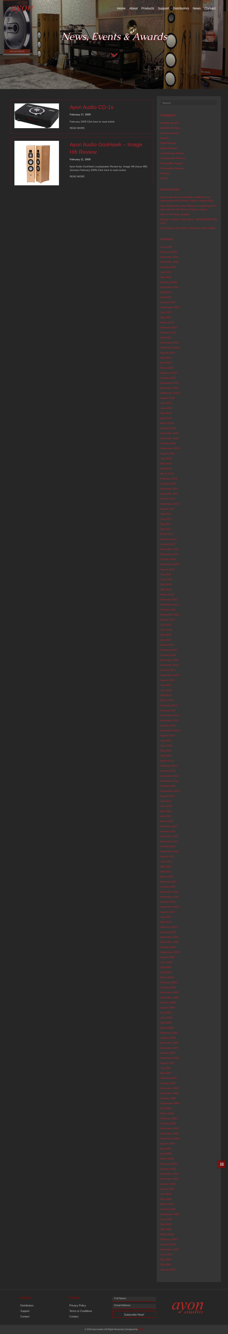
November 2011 (169, 841)
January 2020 (168, 377)
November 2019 (169, 388)
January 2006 (168, 1123)
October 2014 (168, 670)
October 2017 (168, 498)
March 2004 (167, 1204)
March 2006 (167, 1113)
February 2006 (168, 1118)
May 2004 (166, 1199)
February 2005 (168, 1163)
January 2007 (168, 1083)
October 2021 (168, 332)
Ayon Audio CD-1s (91, 107)
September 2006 (169, 1103)
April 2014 (166, 695)
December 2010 (169, 891)
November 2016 (169, 554)
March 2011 (167, 876)
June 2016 (166, 579)
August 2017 (167, 508)
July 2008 (165, 1012)
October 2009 (168, 947)
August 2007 (167, 1063)
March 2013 (167, 760)
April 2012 (166, 816)
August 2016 (167, 569)
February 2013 (168, 765)
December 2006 (169, 1088)
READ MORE (77, 127)
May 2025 (166, 277)
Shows (164, 178)
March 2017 (167, 533)
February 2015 (168, 649)
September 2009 (169, 952)
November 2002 (169, 1249)
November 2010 (169, 896)
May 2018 (166, 463)
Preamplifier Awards (171, 163)
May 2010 (166, 921)
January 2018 (168, 483)
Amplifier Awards (169, 122)
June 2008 (166, 1017)
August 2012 (167, 796)
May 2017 (166, 524)
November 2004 (169, 1178)
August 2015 (167, 619)
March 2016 (167, 594)
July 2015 (165, 624)
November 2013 (169, 720)
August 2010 (167, 911)
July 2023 (165, 312)
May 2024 (166, 292)
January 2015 (168, 655)
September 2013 (169, 730)
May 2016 (166, 584)
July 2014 (165, 685)
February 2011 (168, 881)
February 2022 (168, 327)
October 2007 (168, 1052)
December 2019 (169, 383)
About (133, 8)
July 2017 (165, 513)
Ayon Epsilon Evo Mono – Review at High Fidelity (188, 228)
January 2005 (168, 1168)
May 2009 (166, 967)
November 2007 (169, 1047)
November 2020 (169, 342)
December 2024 (169, 287)
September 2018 (169, 448)
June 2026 (166, 247)
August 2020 (167, 352)
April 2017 (166, 529)
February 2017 (168, 539)
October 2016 (168, 559)
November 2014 (169, 665)
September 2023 (169, 307)
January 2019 (168, 428)
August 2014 (167, 680)
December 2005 (169, 1128)
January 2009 (168, 987)
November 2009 (169, 942)
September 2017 (169, 503)
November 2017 (169, 493)
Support (163, 8)
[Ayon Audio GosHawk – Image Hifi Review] (36, 162)
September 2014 (169, 675)
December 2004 (169, 1173)
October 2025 (168, 267)
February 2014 (168, 705)
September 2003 (169, 1214)
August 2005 (167, 1143)
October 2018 (168, 443)
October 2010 (168, 901)
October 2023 (168, 302)
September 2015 (169, 614)
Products (147, 8)
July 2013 (165, 740)
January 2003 (168, 1244)
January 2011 (168, 886)
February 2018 (168, 478)
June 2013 (166, 745)
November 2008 (169, 997)
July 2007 (165, 1068)
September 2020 (169, 347)
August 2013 (167, 735)
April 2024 (166, 297)
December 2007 (169, 1042)
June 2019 (166, 408)
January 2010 (168, 932)
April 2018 (166, 468)
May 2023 (166, 317)
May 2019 (166, 413)
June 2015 (166, 629)
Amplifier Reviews (170, 127)
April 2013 (166, 755)
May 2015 (166, 634)
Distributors (181, 8)
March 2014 (167, 700)
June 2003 (166, 1219)
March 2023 (167, 322)
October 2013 (168, 725)
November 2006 (169, 1093)
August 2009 (167, 957)
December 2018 (169, 433)
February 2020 (168, 372)
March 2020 (167, 367)
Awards (164, 138)
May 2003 (166, 1224)
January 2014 (168, 710)
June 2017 (166, 519)
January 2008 (168, 1037)
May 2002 (166, 1259)
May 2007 (166, 1073)
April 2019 (166, 418)
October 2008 (168, 1002)
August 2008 (167, 1007)
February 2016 (168, 599)
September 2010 (169, 906)
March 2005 (167, 1158)
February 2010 (168, 927)
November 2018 (169, 438)
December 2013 (169, 715)
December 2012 (169, 775)
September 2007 (169, 1057)
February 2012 (168, 826)
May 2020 (166, 357)
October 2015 (168, 609)
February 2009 (168, 982)
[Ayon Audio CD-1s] (36, 115)
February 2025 (168, 282)
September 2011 (169, 851)
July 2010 (165, 916)
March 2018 (167, 473)
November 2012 (169, 780)
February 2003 (168, 1239)
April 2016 (166, 589)
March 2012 (167, 821)
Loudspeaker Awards (172, 153)
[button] (134, 1314)
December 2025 (169, 256)
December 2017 (169, 488)
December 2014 (169, 660)
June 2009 (166, 962)
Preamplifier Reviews (172, 168)
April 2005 (166, 1153)
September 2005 (169, 1138)
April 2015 (166, 639)
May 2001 (166, 1264)
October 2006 (168, 1098)
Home (121, 8)
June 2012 (166, 806)
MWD (141, 1329)
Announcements (169, 133)
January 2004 (168, 1209)
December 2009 (169, 937)
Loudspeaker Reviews (172, 158)
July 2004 (165, 1193)
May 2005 (166, 1148)
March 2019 (167, 423)
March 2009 (167, 977)
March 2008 (167, 1027)
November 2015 (169, 604)
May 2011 (165, 866)
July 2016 (165, 574)
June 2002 (166, 1254)
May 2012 (166, 811)
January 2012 (168, 831)
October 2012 (168, 785)
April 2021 (166, 337)
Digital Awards (168, 143)
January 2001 (168, 1269)
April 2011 (166, 871)
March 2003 (167, 1234)
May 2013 (166, 750)
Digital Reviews (168, 148)
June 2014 (166, 690)
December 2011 (169, 836)
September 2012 (169, 791)
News (197, 8)
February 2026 (168, 251)
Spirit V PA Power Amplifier (175, 214)
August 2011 (167, 856)
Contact (210, 8)
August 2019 (167, 397)
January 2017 (168, 544)
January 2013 (168, 770)
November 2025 (169, 261)
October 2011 (168, 846)
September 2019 (169, 392)
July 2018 (165, 458)
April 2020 (166, 362)
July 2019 (165, 403)
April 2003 (166, 1229)
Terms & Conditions (80, 1310)
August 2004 (167, 1188)
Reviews (165, 173)
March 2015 (167, 644)
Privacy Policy (77, 1305)
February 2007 (168, 1078)
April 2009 (166, 972)
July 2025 (165, 272)
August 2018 (167, 453)
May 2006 (166, 1108)
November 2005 (169, 1133)
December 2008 (169, 992)
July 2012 (165, 801)
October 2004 (168, 1183)
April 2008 (166, 1022)
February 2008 (168, 1032)
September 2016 (169, 564)
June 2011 (166, 861)
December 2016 (169, 549)
